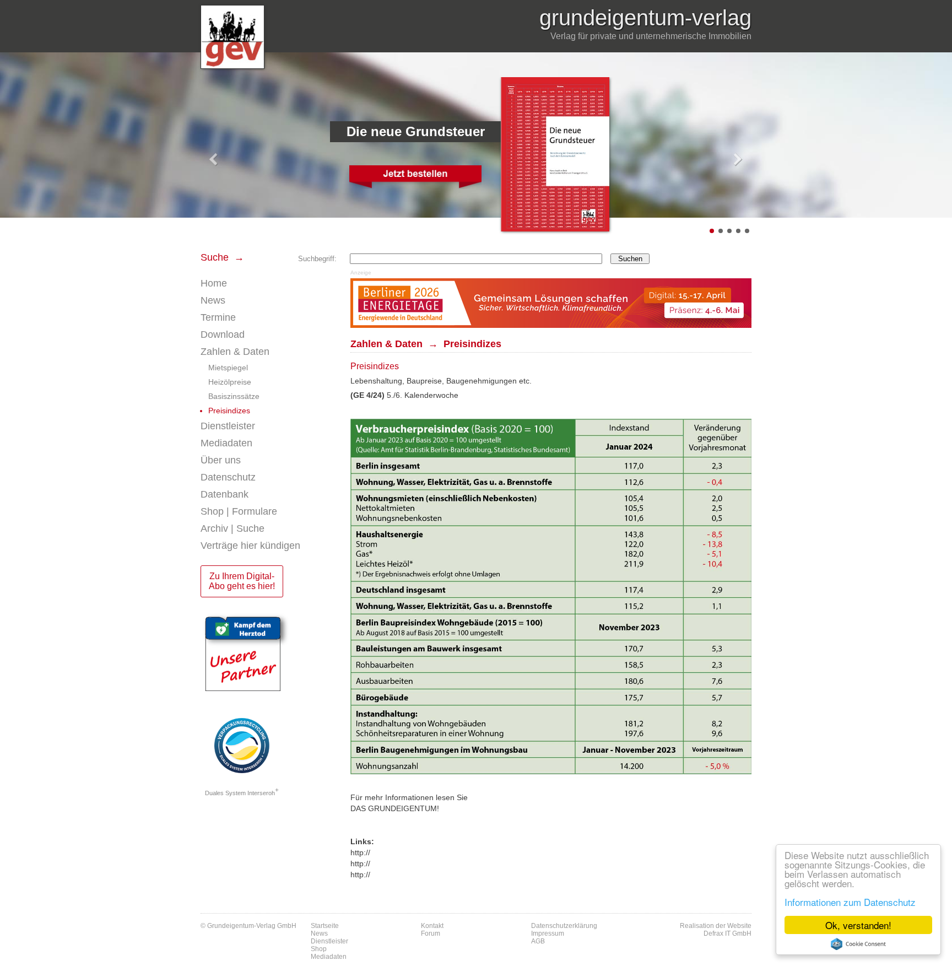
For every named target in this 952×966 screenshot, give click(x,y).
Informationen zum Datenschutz (850, 902)
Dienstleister (228, 425)
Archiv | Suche (232, 528)
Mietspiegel (228, 367)
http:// (360, 852)
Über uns (221, 460)
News (213, 300)
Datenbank (224, 494)
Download (223, 334)
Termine (218, 317)
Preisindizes (229, 410)
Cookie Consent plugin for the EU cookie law (858, 944)
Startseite (325, 926)
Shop (319, 949)
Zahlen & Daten (235, 351)
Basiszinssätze (233, 396)
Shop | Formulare (239, 511)
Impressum (547, 933)
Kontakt (432, 926)
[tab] (270, 300)
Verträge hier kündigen (250, 545)
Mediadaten (226, 443)
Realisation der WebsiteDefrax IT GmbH (715, 929)
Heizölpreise (229, 381)
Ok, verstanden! (858, 925)
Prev (215, 160)
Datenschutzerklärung (564, 926)
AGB (538, 941)
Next (737, 160)
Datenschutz (228, 477)
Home (214, 283)
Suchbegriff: (317, 259)
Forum (430, 933)
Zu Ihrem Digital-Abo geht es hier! (242, 581)
